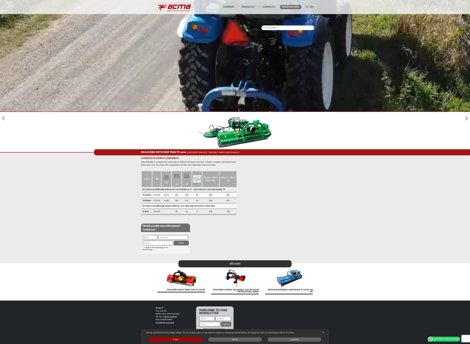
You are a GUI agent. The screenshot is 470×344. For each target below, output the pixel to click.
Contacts (269, 7)
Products (248, 7)
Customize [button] (294, 339)
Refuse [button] (235, 339)
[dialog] (235, 336)
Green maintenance (228, 152)
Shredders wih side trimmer (202, 152)
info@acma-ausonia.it (165, 323)
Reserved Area (290, 7)
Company (228, 7)
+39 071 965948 (170, 317)
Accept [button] (175, 339)
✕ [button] (323, 332)
